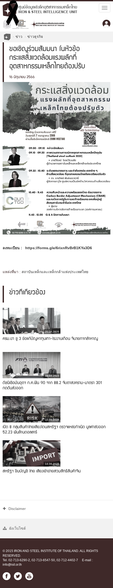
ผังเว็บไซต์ (17, 528)
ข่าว (19, 36)
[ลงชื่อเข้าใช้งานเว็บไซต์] (106, 24)
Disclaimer (17, 509)
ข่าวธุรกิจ (35, 36)
